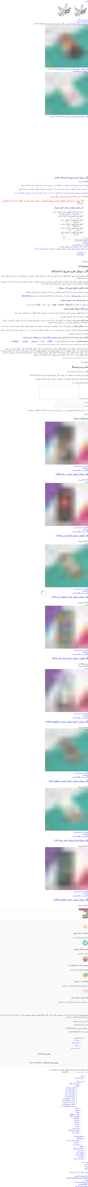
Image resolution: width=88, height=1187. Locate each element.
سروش (85, 918)
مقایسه (81, 1156)
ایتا (87, 913)
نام (86, 402)
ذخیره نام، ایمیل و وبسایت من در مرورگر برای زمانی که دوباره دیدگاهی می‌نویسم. (56, 410)
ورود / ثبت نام (79, 1158)
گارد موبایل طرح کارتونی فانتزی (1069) (74, 116)
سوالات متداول (75, 1042)
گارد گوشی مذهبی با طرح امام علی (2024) (70, 658)
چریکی (77, 1110)
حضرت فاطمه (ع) (68, 1100)
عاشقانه (76, 1118)
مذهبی (77, 1085)
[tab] (42, 252)
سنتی (77, 1126)
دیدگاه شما (83, 398)
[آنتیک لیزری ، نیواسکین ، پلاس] (69, 214)
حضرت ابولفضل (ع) (68, 1106)
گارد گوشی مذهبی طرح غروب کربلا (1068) (72, 69)
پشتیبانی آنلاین (83, 909)
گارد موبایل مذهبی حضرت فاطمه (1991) (71, 900)
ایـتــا (42, 341)
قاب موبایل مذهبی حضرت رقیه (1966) (72, 474)
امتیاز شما (84, 383)
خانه (86, 24)
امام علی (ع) (70, 1090)
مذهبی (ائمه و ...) (70, 24)
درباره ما (77, 1045)
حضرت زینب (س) (68, 1102)
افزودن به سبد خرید (81, 240)
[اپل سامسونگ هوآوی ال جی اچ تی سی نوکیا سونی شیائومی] (75, 218)
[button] (81, 466)
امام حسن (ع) (70, 1094)
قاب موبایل (80, 24)
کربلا (36, 249)
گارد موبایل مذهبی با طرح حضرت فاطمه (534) (68, 781)
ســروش (34, 341)
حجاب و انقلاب (74, 1114)
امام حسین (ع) (70, 1096)
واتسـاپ (25, 341)
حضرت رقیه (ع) (69, 1098)
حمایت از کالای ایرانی (49, 337)
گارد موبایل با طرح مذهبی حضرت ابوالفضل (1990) (67, 722)
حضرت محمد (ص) (68, 1104)
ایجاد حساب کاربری (81, 1176)
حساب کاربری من (73, 1140)
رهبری (77, 1108)
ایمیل (85, 406)
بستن (86, 1164)
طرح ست (75, 1128)
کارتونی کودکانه (73, 1130)
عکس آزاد (75, 1132)
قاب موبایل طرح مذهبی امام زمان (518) (71, 840)
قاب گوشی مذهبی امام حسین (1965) (72, 535)
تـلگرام (49, 341)
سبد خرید (76, 1144)
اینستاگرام (15, 341)
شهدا (77, 1112)
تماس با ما (76, 1040)
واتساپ (85, 916)
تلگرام (86, 911)
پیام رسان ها (76, 296)
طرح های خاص (74, 1083)
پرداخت (76, 1142)
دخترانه (76, 1120)
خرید (85, 309)
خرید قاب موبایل (75, 1048)
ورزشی (76, 1124)
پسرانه (77, 1122)
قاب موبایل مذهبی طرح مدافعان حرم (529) (69, 597)
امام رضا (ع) (70, 1087)
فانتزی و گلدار (74, 1116)
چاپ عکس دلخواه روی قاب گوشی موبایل (69, 208)
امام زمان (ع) (70, 1092)
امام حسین (71, 249)
